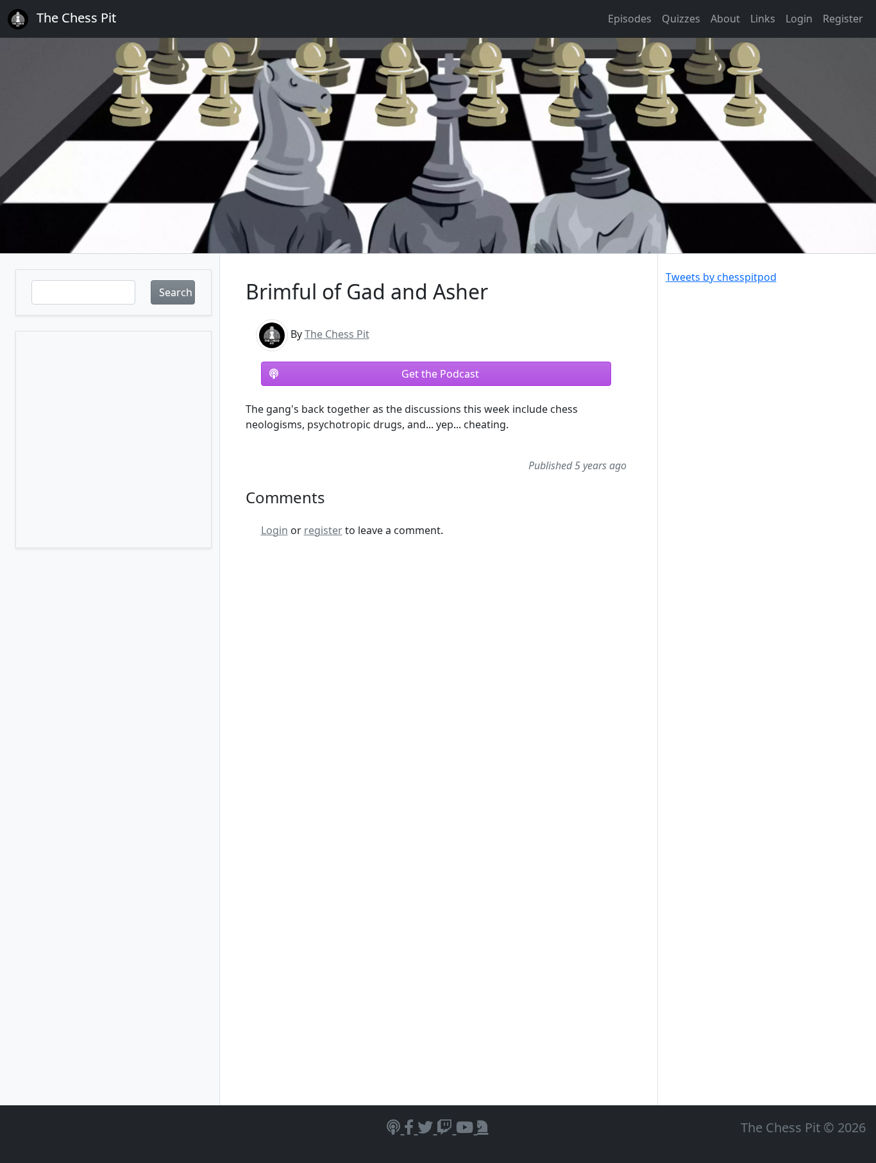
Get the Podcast (440, 374)
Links (762, 19)
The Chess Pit (337, 334)
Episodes (630, 19)
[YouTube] (466, 1126)
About (725, 19)
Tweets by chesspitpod (721, 277)
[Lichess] (483, 1126)
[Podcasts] (395, 1126)
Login (799, 19)
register (323, 530)
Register (843, 19)
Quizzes (681, 19)
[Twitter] (427, 1126)
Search (175, 292)
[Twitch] (446, 1126)
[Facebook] (410, 1126)
